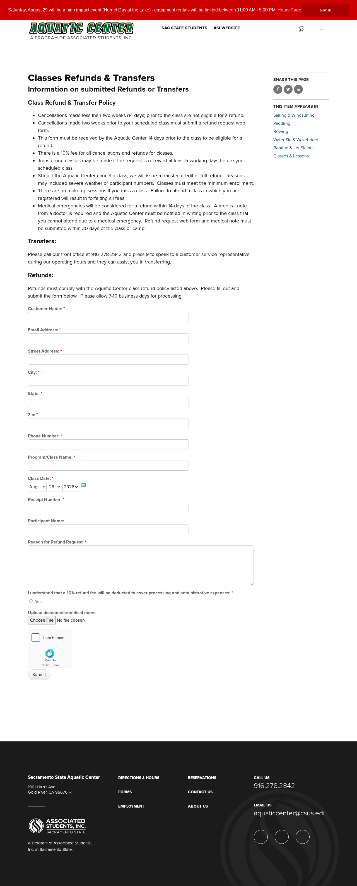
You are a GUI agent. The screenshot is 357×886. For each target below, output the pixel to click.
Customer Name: (46, 309)
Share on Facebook (277, 89)
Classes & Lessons (291, 156)
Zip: (33, 415)
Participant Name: (46, 521)
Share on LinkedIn (298, 89)
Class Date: (41, 478)
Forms (125, 792)
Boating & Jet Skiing (293, 148)
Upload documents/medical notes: (62, 613)
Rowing (280, 131)
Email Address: (44, 330)
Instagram (255, 27)
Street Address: (45, 351)
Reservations (202, 777)
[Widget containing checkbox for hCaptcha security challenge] (50, 648)
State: (35, 393)
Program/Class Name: (51, 457)
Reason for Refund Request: (57, 542)
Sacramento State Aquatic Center (64, 777)
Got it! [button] (326, 10)
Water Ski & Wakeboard (295, 140)
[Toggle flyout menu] (321, 28)
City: (34, 372)
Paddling (281, 123)
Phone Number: (45, 436)
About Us (198, 806)
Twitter (269, 27)
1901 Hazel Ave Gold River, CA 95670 (47, 789)
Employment (131, 806)
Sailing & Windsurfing (294, 115)
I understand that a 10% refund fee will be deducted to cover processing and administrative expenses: (130, 593)
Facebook (283, 27)
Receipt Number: (46, 499)
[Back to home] (81, 20)
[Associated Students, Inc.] (57, 825)
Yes (38, 601)
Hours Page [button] (289, 10)
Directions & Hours (138, 777)
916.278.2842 (274, 786)
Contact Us (200, 792)
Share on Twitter (288, 89)
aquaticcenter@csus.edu (290, 813)
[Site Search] (301, 28)
